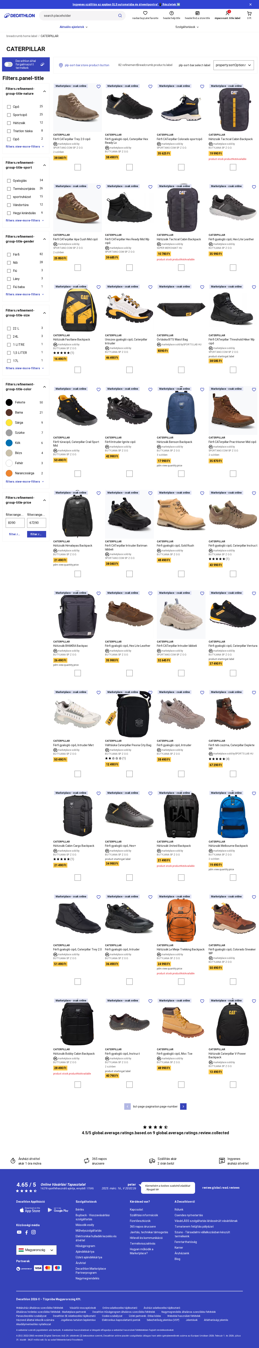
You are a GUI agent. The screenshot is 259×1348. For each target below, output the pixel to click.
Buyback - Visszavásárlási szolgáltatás (93, 1217)
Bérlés (80, 1209)
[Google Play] (59, 1210)
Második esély (85, 1225)
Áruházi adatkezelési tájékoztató (162, 1308)
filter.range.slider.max (36, 515)
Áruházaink (182, 1253)
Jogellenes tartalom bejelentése (78, 1320)
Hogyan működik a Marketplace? (141, 1251)
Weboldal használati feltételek (183, 1316)
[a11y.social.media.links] (19, 1232)
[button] (26, 106)
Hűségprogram (85, 1246)
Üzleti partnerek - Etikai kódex (145, 1316)
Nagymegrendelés (87, 1278)
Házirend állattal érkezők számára (35, 1320)
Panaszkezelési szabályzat (31, 1316)
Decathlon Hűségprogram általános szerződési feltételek (123, 1312)
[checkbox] (26, 402)
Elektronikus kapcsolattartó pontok (121, 1320)
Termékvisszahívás (142, 1243)
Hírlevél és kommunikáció (146, 1237)
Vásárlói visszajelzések (83, 1308)
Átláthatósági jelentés (216, 1320)
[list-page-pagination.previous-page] (127, 1106)
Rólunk (179, 1209)
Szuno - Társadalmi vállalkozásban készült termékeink (202, 1234)
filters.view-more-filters (23, 146)
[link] (221, 1187)
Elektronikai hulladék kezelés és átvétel (96, 1238)
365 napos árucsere (143, 1226)
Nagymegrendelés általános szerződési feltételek (188, 1312)
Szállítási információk (144, 1215)
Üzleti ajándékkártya (89, 1257)
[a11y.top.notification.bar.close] (250, 4)
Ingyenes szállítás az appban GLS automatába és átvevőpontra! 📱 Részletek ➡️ (126, 4)
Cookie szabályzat (112, 1316)
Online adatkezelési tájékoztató (119, 1308)
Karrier (179, 1247)
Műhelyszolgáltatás (89, 1230)
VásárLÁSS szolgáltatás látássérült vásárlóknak (206, 1220)
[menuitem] (74, 27)
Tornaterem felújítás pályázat (194, 1226)
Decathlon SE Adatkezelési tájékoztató (74, 1316)
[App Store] (31, 1210)
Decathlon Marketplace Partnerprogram (91, 1270)
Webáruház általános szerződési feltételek (39, 1308)
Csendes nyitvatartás (189, 1215)
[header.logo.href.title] (19, 15)
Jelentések (191, 1320)
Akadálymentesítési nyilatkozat (33, 1324)
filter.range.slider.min (15, 515)
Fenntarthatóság (186, 1242)
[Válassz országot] (36, 1250)
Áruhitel (81, 1263)
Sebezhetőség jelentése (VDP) (163, 1320)
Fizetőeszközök (140, 1220)
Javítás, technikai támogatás (149, 1232)
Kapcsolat (136, 1209)
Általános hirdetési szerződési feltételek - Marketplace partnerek (51, 1312)
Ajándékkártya (85, 1251)
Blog (177, 1259)
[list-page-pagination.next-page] (183, 1106)
